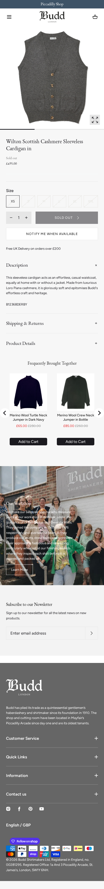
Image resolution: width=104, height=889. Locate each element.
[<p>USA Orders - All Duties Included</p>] (52, 4)
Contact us (16, 794)
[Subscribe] (91, 633)
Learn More (19, 570)
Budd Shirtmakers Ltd (34, 859)
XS (13, 201)
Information (17, 775)
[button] (9, 17)
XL (75, 201)
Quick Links (16, 756)
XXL (91, 201)
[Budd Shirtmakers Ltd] (52, 16)
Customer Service (22, 738)
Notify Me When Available (52, 234)
